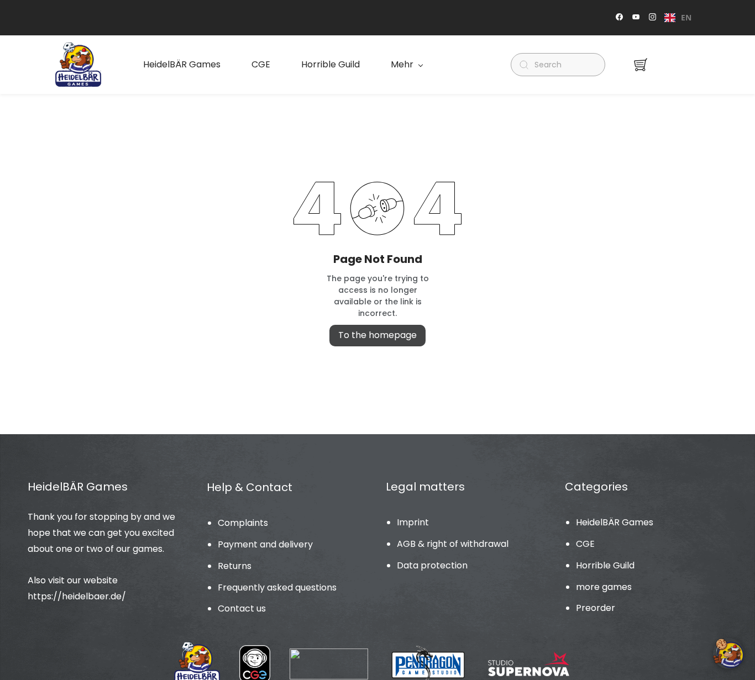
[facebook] (619, 18)
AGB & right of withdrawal (452, 543)
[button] (640, 64)
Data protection (432, 565)
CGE (585, 543)
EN (686, 17)
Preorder (595, 608)
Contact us (242, 608)
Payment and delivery (265, 544)
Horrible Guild (605, 565)
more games (604, 587)
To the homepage (377, 335)
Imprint (413, 522)
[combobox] (678, 18)
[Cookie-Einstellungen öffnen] (728, 653)
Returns (234, 566)
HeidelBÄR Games (614, 522)
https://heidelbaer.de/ (77, 596)
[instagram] (652, 18)
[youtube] (635, 18)
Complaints (243, 522)
